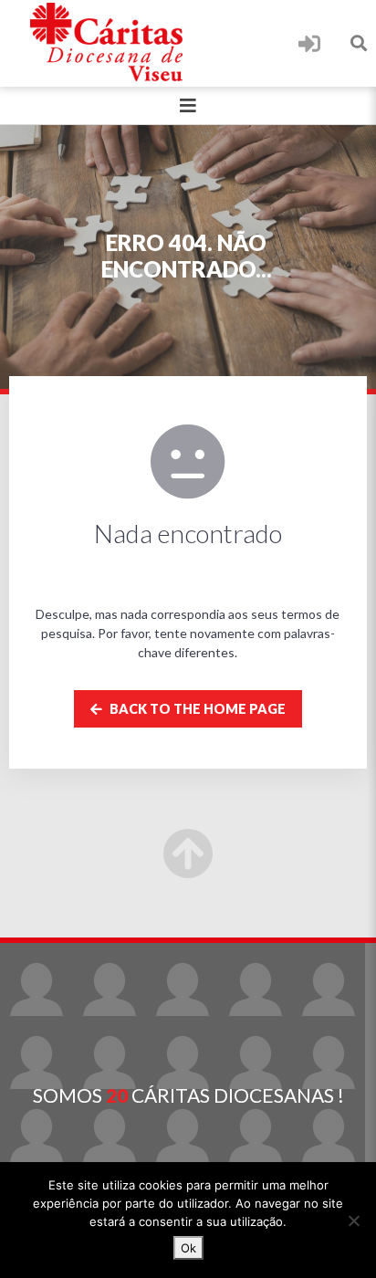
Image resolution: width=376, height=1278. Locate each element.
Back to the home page (196, 709)
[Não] (353, 1220)
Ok (188, 1248)
